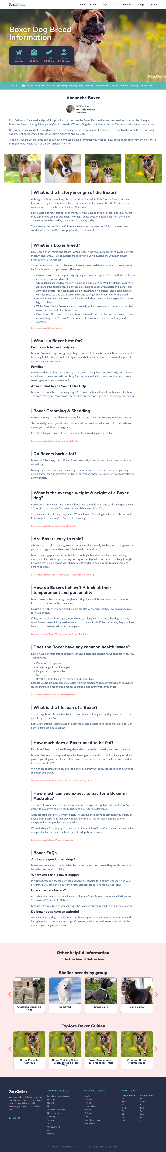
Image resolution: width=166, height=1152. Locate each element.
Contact (152, 4)
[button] (104, 4)
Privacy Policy (92, 1147)
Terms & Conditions (108, 1147)
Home (83, 4)
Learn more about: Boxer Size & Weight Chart (53, 526)
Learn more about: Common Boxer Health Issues (54, 694)
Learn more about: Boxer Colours (47, 328)
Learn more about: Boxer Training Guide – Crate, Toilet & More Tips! (63, 574)
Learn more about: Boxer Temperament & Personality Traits (59, 634)
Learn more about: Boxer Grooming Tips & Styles (54, 441)
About (93, 4)
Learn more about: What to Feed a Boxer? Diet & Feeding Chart (61, 780)
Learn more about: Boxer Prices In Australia (52, 840)
